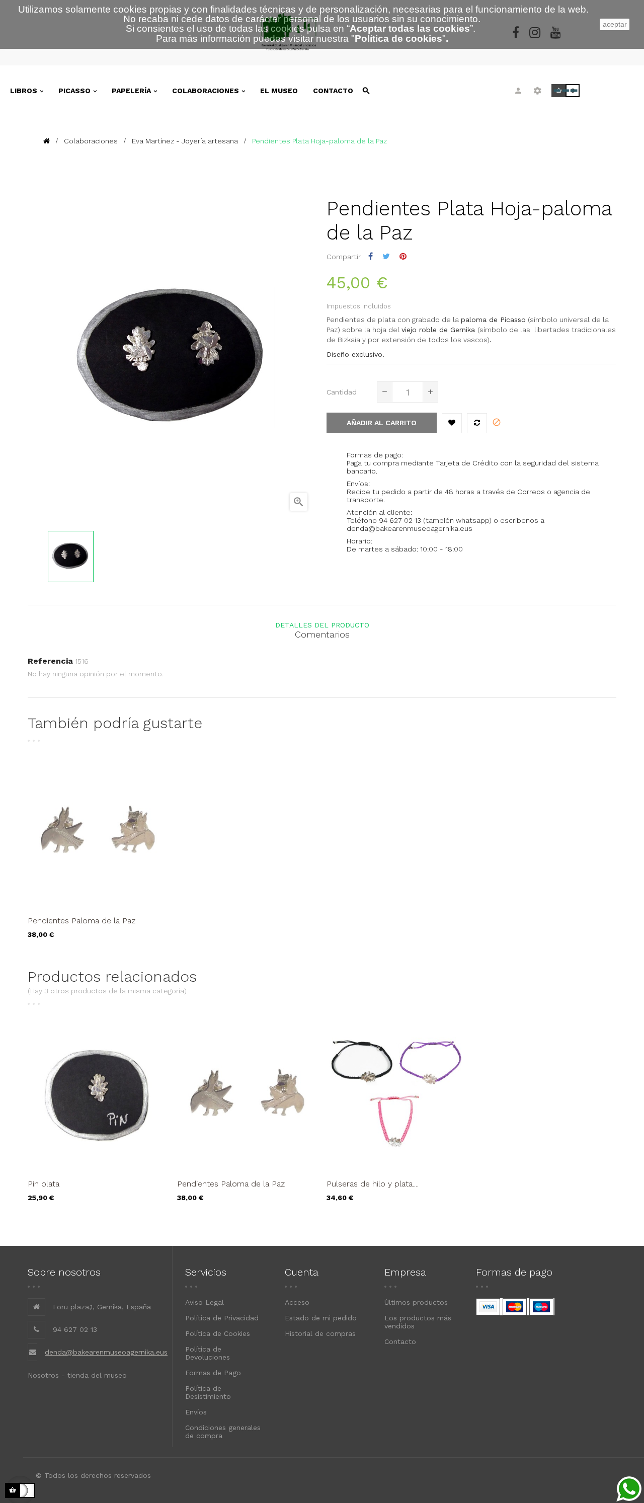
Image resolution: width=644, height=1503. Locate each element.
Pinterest (403, 256)
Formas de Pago (213, 1373)
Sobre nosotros (64, 1272)
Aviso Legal (204, 1302)
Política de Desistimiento (208, 1392)
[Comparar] (477, 423)
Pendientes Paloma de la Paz (81, 920)
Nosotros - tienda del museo (77, 1375)
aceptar (615, 24)
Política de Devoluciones (207, 1353)
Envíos (196, 1412)
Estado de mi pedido (321, 1318)
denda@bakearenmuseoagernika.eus (106, 1352)
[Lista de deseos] (452, 423)
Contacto (400, 1341)
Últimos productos (416, 1302)
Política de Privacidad (222, 1318)
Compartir (370, 256)
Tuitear (386, 256)
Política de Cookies (217, 1333)
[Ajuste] (537, 91)
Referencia (50, 661)
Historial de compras (320, 1333)
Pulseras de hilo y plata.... (373, 1184)
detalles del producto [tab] (322, 625)
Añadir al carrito (382, 423)
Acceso (297, 1302)
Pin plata (43, 1184)
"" (398, 38)
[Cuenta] (518, 91)
